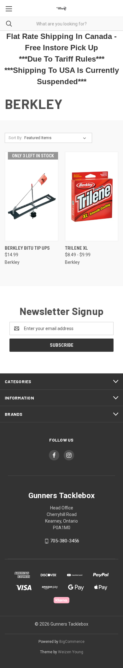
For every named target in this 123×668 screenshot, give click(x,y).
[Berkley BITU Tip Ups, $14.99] (31, 196)
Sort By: (15, 137)
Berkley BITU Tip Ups (27, 248)
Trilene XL (76, 248)
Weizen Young (70, 652)
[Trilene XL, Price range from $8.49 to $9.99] (91, 196)
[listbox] (56, 138)
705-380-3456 (64, 541)
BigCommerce (72, 641)
